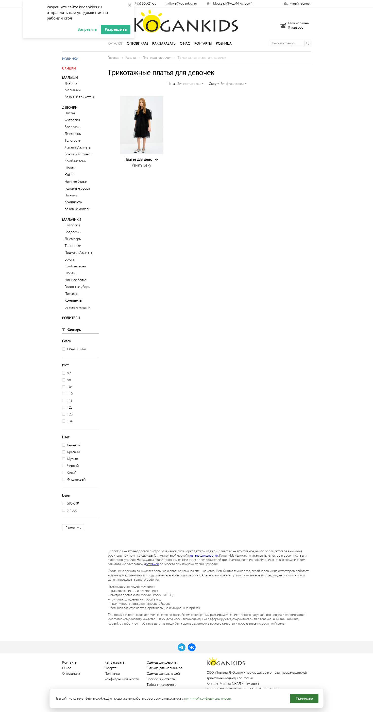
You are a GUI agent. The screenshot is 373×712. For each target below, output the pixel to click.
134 (70, 421)
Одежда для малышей (163, 673)
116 (70, 400)
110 (70, 394)
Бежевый (73, 445)
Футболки (72, 120)
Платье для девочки (141, 159)
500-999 (73, 503)
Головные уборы (78, 188)
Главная (113, 58)
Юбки (69, 175)
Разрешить (116, 29)
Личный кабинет (299, 3)
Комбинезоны (76, 161)
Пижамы (71, 195)
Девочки (71, 83)
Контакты (203, 43)
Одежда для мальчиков (164, 668)
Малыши (70, 78)
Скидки (69, 68)
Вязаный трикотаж (79, 97)
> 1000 (72, 510)
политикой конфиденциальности (207, 698)
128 (70, 414)
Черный (73, 466)
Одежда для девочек (162, 662)
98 (69, 380)
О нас (185, 43)
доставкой (151, 564)
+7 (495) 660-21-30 (142, 3)
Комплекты (73, 202)
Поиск (307, 43)
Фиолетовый (76, 479)
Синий (71, 472)
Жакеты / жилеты (78, 147)
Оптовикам (137, 43)
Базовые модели (77, 209)
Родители (71, 318)
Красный (73, 452)
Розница (224, 43)
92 (69, 373)
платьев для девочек (203, 555)
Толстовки (73, 140)
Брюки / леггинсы (78, 154)
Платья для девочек (157, 58)
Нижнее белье (76, 181)
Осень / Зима (76, 349)
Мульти (72, 459)
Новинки (70, 59)
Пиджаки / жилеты (79, 252)
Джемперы (73, 134)
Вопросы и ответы (161, 679)
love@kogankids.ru (183, 3)
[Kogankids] (186, 21)
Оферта (110, 668)
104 (70, 387)
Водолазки (73, 127)
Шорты (70, 168)
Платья (70, 113)
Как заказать (164, 43)
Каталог (115, 43)
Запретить (87, 29)
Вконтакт (192, 647)
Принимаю (304, 698)
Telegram (181, 647)
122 (70, 407)
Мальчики (73, 90)
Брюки (70, 259)
